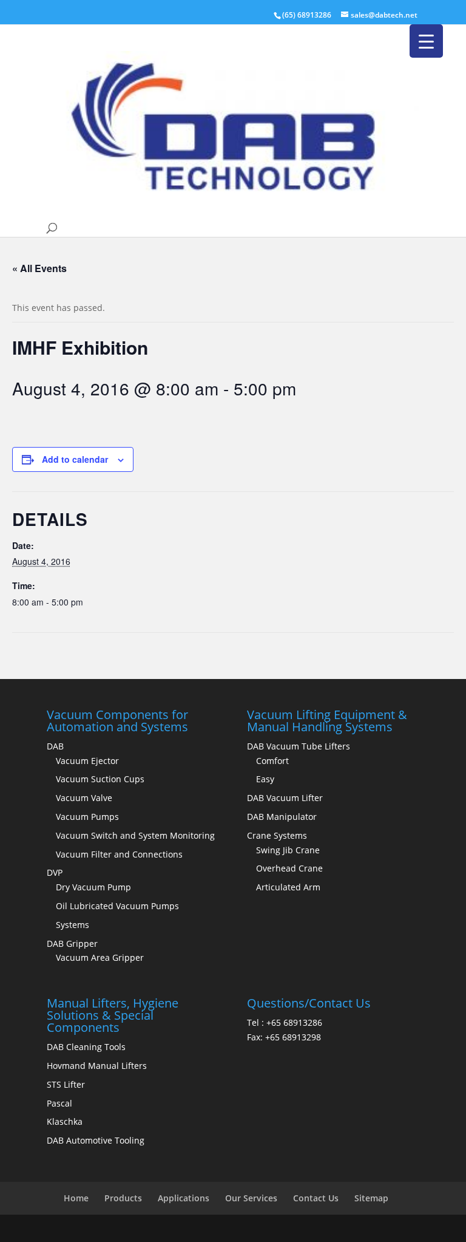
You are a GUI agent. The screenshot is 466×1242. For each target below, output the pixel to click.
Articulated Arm (288, 887)
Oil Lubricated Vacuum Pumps (117, 906)
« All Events (39, 268)
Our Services (251, 1198)
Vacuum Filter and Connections (119, 854)
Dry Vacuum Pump (93, 887)
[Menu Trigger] (426, 41)
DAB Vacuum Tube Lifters (298, 746)
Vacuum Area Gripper (100, 957)
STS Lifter (66, 1084)
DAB (55, 746)
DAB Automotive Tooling (95, 1140)
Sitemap (371, 1198)
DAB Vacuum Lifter (285, 798)
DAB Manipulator (282, 816)
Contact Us (316, 1198)
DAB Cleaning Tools (86, 1047)
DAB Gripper (72, 943)
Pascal (59, 1103)
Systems (72, 924)
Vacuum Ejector (87, 760)
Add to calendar (75, 459)
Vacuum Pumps (87, 816)
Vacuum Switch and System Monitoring (135, 835)
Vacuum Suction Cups (100, 779)
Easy (265, 779)
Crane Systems (277, 835)
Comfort (272, 760)
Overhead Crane (289, 868)
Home (76, 1198)
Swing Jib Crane (288, 850)
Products (123, 1198)
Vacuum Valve (84, 798)
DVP (54, 872)
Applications (183, 1198)
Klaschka (65, 1121)
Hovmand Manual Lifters (97, 1065)
